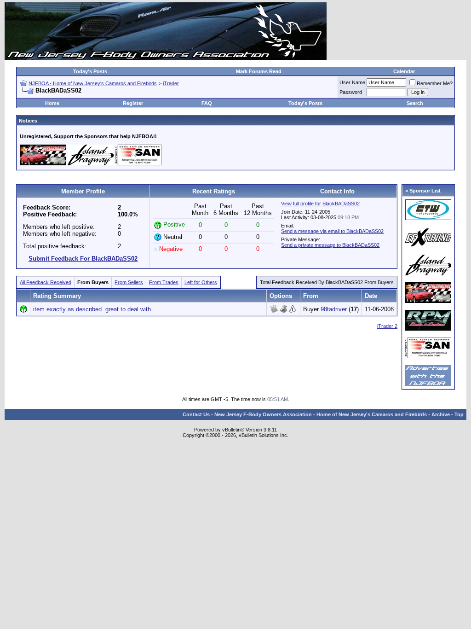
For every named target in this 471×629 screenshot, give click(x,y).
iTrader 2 (387, 326)
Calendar (404, 71)
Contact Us (196, 414)
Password (350, 92)
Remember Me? (435, 83)
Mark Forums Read (258, 71)
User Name (352, 82)
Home (52, 103)
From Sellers (129, 282)
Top (459, 414)
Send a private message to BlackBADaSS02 (330, 245)
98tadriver (334, 309)
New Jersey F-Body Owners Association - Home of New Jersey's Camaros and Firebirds (320, 414)
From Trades (163, 282)
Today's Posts (90, 71)
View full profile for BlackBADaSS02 (320, 203)
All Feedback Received (45, 282)
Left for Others (200, 282)
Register (133, 103)
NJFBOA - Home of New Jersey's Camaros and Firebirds (93, 83)
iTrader (171, 83)
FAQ (206, 103)
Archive (440, 414)
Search (415, 103)
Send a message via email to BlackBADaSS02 (332, 231)
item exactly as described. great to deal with (92, 309)
